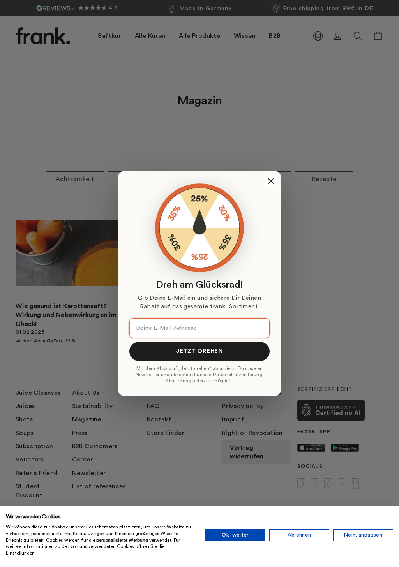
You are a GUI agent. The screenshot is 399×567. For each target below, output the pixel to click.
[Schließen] (271, 181)
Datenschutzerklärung (237, 375)
